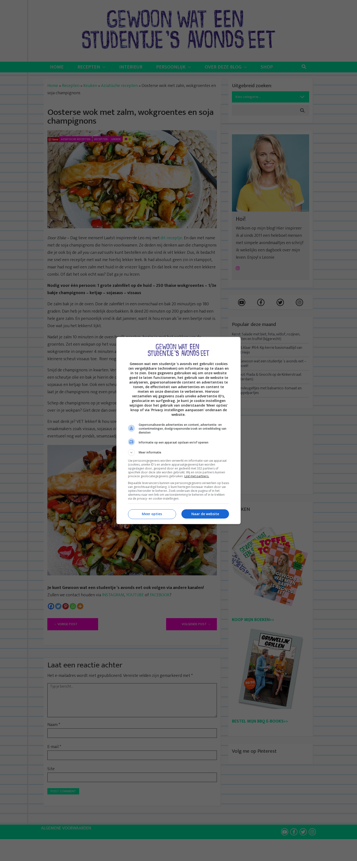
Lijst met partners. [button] (196, 476)
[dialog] (178, 430)
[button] (178, 452)
